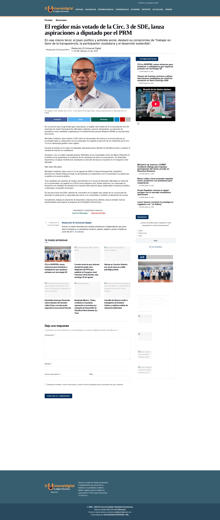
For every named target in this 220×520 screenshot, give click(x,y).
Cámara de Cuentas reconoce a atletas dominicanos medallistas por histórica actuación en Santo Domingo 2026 (154, 78)
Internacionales (105, 9)
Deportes (146, 9)
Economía (135, 9)
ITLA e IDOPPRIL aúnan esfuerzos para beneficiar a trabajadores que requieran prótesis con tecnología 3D (56, 268)
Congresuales (122, 9)
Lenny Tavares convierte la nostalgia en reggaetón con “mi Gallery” (155, 203)
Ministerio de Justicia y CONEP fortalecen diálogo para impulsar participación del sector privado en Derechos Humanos (153, 167)
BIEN (141, 231)
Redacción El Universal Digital (86, 48)
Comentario (50, 335)
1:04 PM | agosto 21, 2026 (145, 83)
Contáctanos (82, 495)
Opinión (168, 9)
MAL (140, 236)
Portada (79, 9)
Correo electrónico (53, 374)
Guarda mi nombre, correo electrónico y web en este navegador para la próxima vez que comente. (85, 384)
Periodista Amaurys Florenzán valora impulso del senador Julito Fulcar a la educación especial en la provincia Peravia (58, 304)
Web (91, 374)
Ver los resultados (155, 247)
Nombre (48, 364)
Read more (144, 309)
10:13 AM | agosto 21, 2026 (146, 207)
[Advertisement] (110, 433)
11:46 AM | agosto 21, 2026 (146, 185)
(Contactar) (79, 231)
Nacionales (90, 9)
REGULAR (143, 233)
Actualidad (158, 9)
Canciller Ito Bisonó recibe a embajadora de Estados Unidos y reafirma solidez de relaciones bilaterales (116, 304)
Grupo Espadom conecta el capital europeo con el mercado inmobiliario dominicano (154, 192)
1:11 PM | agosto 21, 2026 (145, 71)
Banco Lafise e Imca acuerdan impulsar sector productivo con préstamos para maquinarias (155, 180)
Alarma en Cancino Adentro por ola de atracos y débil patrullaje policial (116, 267)
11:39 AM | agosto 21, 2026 (146, 197)
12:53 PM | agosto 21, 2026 (146, 173)
